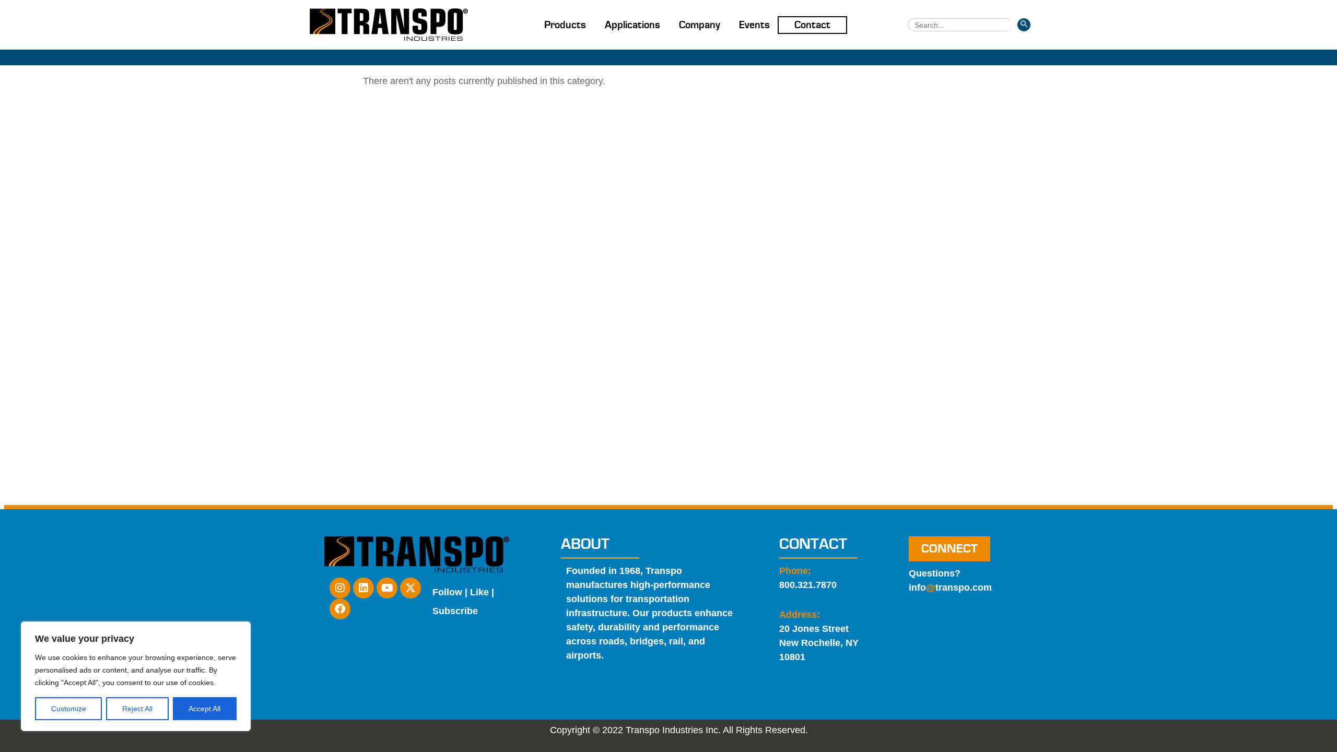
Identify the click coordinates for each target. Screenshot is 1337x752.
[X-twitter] (410, 588)
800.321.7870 (808, 585)
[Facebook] (340, 608)
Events (754, 25)
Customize (68, 708)
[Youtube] (387, 588)
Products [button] (565, 25)
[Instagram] (340, 588)
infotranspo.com (950, 587)
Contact (812, 25)
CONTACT (813, 544)
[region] (136, 676)
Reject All (137, 708)
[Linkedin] (363, 588)
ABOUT (585, 544)
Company (699, 25)
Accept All (204, 708)
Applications (632, 25)
